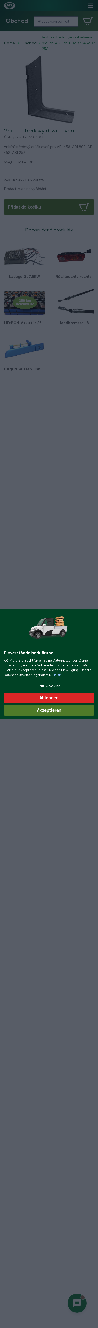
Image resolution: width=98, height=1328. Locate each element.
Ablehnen (49, 698)
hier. (58, 675)
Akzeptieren (49, 710)
